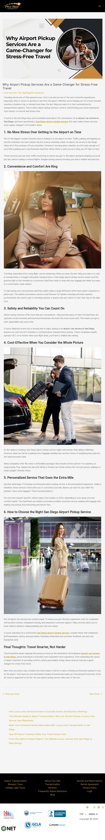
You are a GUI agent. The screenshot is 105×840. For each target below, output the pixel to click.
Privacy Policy (90, 787)
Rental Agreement (90, 784)
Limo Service (10, 92)
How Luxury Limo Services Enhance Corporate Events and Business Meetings (48, 711)
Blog (52, 794)
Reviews (52, 787)
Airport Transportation (15, 781)
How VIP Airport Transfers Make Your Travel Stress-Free (37, 734)
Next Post (96, 694)
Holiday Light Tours (15, 787)
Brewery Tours (15, 784)
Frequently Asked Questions (52, 791)
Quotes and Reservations (89, 781)
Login (89, 791)
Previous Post (11, 694)
